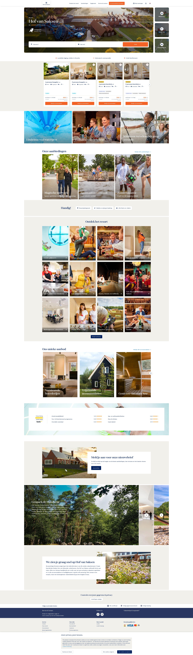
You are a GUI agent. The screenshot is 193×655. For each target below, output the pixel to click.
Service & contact (102, 3)
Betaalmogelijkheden (47, 630)
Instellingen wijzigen (96, 599)
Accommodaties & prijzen (116, 3)
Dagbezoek (93, 3)
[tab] (81, 515)
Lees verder (31, 139)
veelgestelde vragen (52, 613)
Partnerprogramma (73, 630)
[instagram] (102, 615)
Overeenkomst (45, 628)
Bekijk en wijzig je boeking (104, 208)
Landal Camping (100, 626)
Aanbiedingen (84, 3)
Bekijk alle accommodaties (141, 349)
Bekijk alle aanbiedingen (142, 152)
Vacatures (71, 628)
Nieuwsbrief (72, 623)
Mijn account (45, 626)
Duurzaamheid (72, 626)
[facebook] (98, 615)
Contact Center (60, 615)
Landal (98, 623)
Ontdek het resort (74, 3)
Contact (44, 623)
